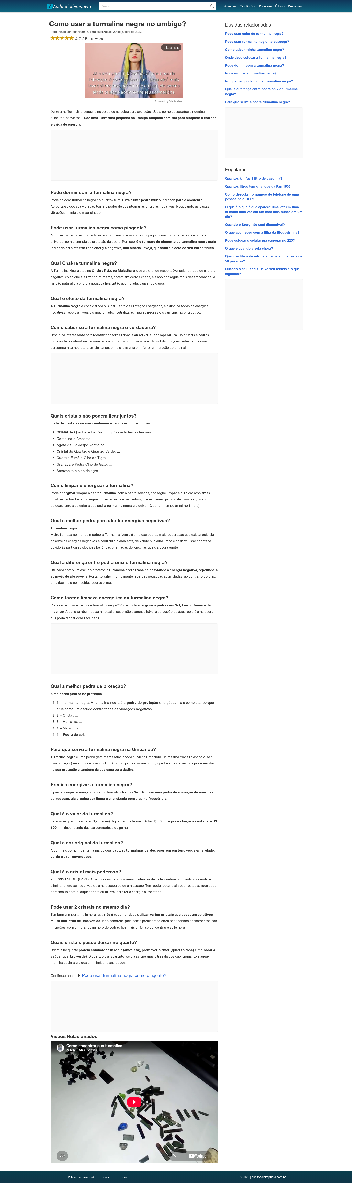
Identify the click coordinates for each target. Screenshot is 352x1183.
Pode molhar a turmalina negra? (251, 73)
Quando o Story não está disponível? (255, 224)
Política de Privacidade (81, 1177)
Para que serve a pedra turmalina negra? (257, 101)
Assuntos (230, 6)
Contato (123, 1177)
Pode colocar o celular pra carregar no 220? (260, 240)
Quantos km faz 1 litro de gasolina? (253, 178)
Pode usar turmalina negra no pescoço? (257, 41)
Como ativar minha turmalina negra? (254, 49)
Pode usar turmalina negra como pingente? (124, 975)
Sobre (106, 1177)
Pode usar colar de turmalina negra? (254, 33)
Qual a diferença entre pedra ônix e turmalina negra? (261, 91)
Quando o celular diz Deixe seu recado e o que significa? (262, 271)
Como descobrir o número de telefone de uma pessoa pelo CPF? (262, 196)
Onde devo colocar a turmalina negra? (255, 57)
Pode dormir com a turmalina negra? (254, 65)
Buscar (212, 6)
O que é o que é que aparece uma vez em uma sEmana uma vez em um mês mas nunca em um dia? (263, 211)
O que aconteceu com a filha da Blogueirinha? (262, 232)
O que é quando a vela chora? (249, 248)
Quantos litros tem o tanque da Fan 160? (258, 186)
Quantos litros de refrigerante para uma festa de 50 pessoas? (263, 258)
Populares (265, 6)
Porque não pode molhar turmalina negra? (259, 80)
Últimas (280, 6)
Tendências (247, 6)
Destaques (295, 6)
